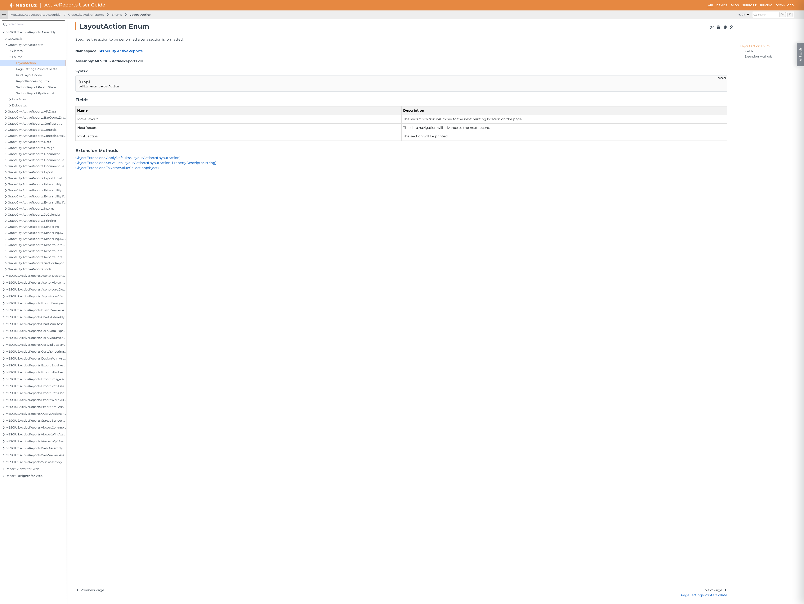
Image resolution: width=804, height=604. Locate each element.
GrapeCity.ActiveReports (86, 15)
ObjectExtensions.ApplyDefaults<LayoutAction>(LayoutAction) (127, 158)
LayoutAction (140, 15)
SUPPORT (749, 5)
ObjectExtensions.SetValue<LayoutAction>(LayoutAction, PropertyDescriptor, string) (145, 163)
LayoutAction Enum (755, 46)
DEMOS (721, 5)
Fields (749, 51)
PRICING (766, 5)
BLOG (735, 5)
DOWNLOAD (785, 5)
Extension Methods (758, 56)
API (710, 5)
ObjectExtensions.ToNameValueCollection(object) (117, 168)
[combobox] (33, 23)
